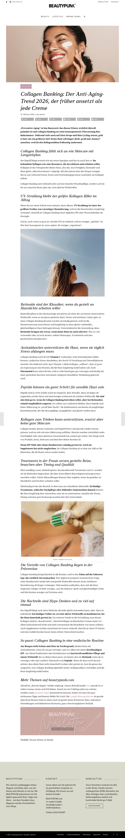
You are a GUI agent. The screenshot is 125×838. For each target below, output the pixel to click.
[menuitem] (103, 1)
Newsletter (103, 2)
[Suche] (84, 16)
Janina (42, 114)
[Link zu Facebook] (7, 2)
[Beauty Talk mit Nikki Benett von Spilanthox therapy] (2, 419)
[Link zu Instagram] (10, 2)
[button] (27, 119)
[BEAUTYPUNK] (62, 8)
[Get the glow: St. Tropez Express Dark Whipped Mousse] (123, 419)
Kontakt (115, 2)
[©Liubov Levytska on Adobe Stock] (62, 54)
